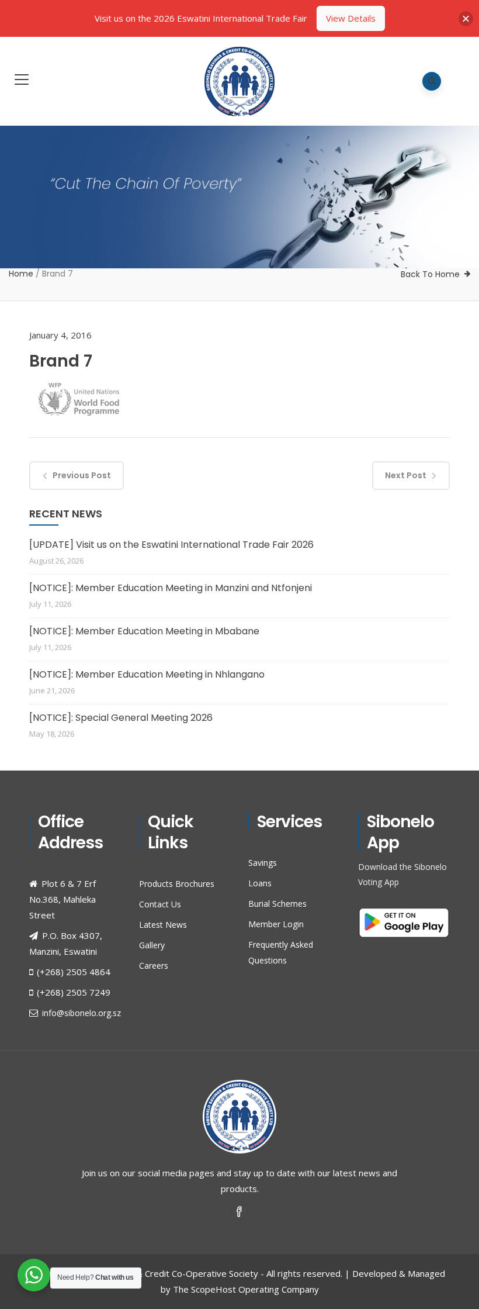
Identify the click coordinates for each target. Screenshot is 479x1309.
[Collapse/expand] (466, 18)
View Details (351, 18)
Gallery (152, 945)
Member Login (276, 924)
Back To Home (430, 274)
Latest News (163, 924)
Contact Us (160, 904)
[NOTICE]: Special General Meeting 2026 (121, 717)
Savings (262, 862)
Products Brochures (176, 883)
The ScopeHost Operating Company (246, 1289)
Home (21, 273)
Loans (260, 883)
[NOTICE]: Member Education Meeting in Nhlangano (147, 674)
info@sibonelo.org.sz (81, 1012)
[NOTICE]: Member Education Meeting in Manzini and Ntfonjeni (170, 588)
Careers (153, 965)
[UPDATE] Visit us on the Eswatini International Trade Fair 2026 (171, 544)
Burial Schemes (277, 903)
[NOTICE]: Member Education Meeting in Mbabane (144, 631)
